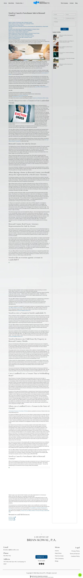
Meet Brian (11, 3)
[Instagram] (41, 564)
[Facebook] (39, 564)
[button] (20, 3)
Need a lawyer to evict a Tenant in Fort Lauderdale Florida (21, 23)
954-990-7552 (7, 555)
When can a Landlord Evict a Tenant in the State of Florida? (21, 36)
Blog (76, 3)
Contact (72, 3)
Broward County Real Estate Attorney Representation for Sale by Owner (24, 29)
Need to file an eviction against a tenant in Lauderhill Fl (20, 30)
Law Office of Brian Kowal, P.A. (42, 86)
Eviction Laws (12, 517)
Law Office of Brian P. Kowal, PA (15, 307)
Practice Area (19, 3)
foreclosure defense (23, 95)
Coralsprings (11, 519)
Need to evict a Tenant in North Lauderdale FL (18, 31)
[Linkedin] (43, 564)
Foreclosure (11, 518)
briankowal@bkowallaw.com (16, 336)
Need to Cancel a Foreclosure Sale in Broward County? (20, 22)
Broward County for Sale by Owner (16, 25)
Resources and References (14, 38)
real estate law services (17, 96)
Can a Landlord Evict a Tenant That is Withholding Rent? (21, 34)
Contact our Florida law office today (40, 98)
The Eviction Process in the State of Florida (18, 411)
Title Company (64, 3)
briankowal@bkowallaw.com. (24, 310)
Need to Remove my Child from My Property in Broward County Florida (24, 33)
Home (5, 3)
